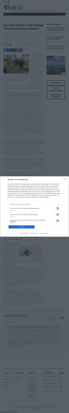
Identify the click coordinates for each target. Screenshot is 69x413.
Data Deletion (24, 233)
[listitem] (34, 204)
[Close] (65, 179)
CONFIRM (21, 227)
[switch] (56, 208)
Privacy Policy (45, 233)
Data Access (34, 233)
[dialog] (34, 206)
